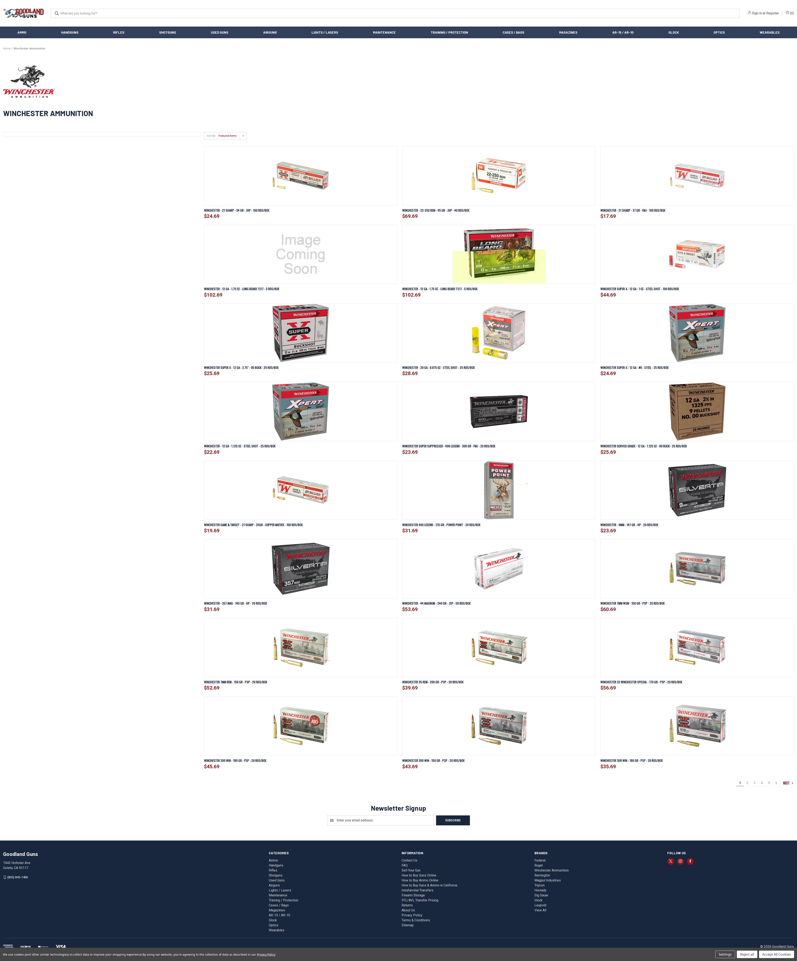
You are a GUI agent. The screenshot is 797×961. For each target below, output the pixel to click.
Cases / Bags (513, 32)
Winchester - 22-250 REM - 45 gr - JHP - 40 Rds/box (435, 210)
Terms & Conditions (416, 920)
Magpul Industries (547, 880)
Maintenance (384, 32)
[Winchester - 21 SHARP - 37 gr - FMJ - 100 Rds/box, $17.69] (697, 176)
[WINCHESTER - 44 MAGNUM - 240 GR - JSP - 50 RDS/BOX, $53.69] (499, 569)
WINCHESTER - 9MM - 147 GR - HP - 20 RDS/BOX (629, 524)
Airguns (270, 32)
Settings (725, 954)
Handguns (69, 32)
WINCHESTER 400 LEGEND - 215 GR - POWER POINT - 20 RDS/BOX (441, 524)
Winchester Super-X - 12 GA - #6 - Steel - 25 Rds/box (634, 367)
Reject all (747, 954)
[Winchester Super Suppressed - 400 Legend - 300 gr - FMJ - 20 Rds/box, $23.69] (499, 411)
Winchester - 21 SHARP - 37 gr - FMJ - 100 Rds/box (632, 210)
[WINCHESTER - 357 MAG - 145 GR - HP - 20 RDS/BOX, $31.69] (300, 569)
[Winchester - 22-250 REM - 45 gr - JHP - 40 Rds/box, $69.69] (499, 176)
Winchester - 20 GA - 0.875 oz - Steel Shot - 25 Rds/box (438, 367)
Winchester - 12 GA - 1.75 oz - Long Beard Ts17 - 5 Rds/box (241, 288)
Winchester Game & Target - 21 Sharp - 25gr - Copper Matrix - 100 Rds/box (253, 524)
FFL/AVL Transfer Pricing (420, 900)
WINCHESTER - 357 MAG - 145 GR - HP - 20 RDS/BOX (235, 603)
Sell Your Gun (411, 870)
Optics (719, 32)
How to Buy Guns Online (419, 875)
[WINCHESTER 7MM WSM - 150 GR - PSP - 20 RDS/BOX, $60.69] (697, 569)
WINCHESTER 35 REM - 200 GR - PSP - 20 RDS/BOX (432, 682)
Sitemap (408, 925)
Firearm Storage (413, 895)
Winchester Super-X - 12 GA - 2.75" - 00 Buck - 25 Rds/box (241, 367)
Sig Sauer (541, 895)
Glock (674, 32)
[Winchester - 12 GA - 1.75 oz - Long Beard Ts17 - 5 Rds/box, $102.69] (300, 254)
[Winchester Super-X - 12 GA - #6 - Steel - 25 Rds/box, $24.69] (697, 333)
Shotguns (167, 32)
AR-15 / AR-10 (623, 32)
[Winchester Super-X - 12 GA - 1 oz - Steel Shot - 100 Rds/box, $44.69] (697, 254)
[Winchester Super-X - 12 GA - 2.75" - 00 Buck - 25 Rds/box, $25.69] (300, 333)
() (791, 13)
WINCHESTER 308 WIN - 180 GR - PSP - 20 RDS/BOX (631, 760)
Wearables (770, 32)
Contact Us (409, 860)
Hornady (540, 890)
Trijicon (539, 885)
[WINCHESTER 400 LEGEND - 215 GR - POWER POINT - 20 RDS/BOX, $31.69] (499, 490)
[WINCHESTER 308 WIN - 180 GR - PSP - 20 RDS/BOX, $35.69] (697, 726)
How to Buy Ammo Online (420, 880)
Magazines (568, 32)
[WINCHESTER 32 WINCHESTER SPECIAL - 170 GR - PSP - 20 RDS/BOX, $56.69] (697, 647)
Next (786, 783)
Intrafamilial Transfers (417, 890)
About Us (408, 910)
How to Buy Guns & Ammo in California (429, 885)
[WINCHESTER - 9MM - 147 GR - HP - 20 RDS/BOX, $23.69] (697, 490)
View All (540, 910)
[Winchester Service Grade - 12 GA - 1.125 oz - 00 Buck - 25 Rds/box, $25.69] (697, 411)
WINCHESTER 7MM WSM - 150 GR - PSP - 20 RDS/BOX (632, 603)
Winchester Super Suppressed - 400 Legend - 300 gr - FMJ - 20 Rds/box (448, 446)
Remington (542, 875)
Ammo (21, 32)
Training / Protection (449, 32)
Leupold (540, 905)
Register (772, 13)
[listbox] (232, 135)
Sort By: (211, 135)
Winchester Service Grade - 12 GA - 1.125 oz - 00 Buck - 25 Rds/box (643, 446)
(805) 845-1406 (17, 877)
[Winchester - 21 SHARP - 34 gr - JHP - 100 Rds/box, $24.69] (300, 176)
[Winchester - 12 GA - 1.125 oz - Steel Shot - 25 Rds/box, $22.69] (300, 411)
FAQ (405, 865)
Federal (539, 860)
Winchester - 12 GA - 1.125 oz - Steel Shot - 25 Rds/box (239, 446)
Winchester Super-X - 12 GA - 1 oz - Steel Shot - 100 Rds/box (639, 288)
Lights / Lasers (325, 32)
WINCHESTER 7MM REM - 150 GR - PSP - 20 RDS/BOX (235, 682)
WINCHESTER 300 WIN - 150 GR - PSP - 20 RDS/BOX (433, 760)
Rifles (118, 32)
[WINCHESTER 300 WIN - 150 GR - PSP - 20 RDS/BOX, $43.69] (499, 726)
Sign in (757, 13)
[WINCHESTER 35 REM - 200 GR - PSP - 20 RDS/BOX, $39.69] (499, 647)
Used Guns (219, 32)
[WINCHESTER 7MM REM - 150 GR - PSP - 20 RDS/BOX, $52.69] (300, 647)
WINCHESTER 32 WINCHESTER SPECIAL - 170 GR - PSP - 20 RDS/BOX (641, 682)
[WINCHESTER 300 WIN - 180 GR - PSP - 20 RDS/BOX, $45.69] (300, 726)
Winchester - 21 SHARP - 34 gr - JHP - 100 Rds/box (236, 210)
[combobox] (395, 13)
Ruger (538, 865)
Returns (407, 905)
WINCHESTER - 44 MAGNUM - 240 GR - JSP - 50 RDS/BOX (436, 603)
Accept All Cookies (776, 954)
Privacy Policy (412, 915)
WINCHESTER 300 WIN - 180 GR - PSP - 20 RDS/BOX (235, 760)
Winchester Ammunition (551, 870)
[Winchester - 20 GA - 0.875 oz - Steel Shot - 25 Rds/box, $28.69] (499, 333)
